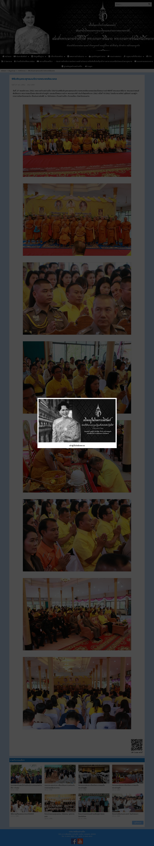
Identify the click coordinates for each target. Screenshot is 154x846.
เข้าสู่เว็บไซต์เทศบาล (77, 445)
